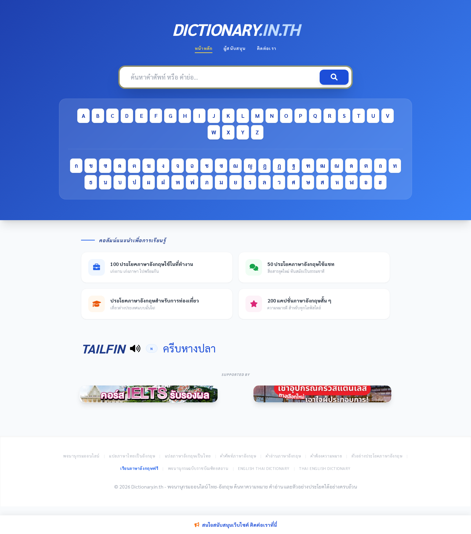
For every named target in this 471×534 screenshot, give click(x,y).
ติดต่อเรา (266, 48)
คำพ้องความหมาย (326, 456)
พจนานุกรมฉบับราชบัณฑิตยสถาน (198, 468)
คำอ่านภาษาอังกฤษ (283, 456)
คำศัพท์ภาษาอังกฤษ (238, 456)
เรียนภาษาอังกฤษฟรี (139, 468)
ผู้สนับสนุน (234, 48)
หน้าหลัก (203, 48)
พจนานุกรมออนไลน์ (81, 456)
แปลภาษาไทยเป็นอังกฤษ (132, 456)
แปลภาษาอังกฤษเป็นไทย (188, 456)
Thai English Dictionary (325, 468)
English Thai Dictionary (264, 468)
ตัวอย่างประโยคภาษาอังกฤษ (377, 456)
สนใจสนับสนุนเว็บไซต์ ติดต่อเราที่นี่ (239, 525)
